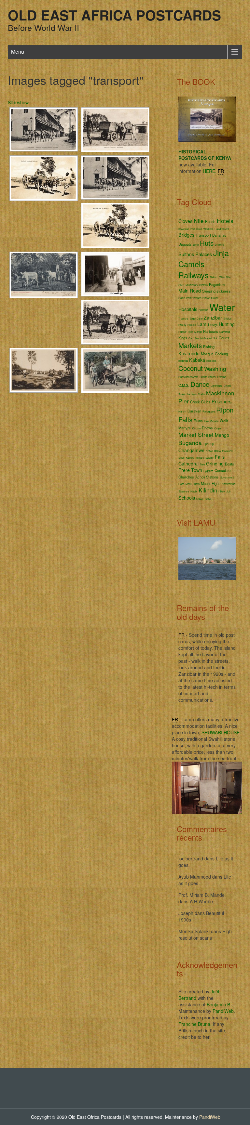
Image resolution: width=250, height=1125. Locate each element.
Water (222, 307)
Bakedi (212, 377)
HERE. (209, 171)
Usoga (213, 325)
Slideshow (18, 102)
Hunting (227, 324)
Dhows (207, 427)
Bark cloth (225, 491)
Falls (220, 456)
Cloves (185, 221)
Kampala (211, 360)
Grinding (215, 463)
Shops (196, 484)
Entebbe (221, 377)
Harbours (210, 331)
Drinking (219, 244)
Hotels (225, 220)
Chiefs (227, 385)
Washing (215, 368)
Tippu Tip (208, 444)
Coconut (190, 368)
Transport (203, 235)
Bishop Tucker (210, 298)
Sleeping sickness (216, 291)
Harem (182, 411)
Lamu (203, 324)
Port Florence (193, 298)
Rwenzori (183, 229)
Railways (193, 275)
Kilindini (209, 490)
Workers (208, 229)
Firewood (227, 451)
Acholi (200, 476)
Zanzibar (213, 317)
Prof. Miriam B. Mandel (202, 895)
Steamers (183, 491)
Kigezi (199, 498)
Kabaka (197, 360)
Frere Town (190, 470)
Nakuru (214, 277)
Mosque (207, 353)
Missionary (192, 285)
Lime (196, 244)
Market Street (196, 434)
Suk (215, 338)
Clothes (203, 285)
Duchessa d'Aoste (188, 377)
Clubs (205, 401)
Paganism (217, 284)
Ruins (198, 420)
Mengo (222, 435)
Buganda (190, 442)
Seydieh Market (203, 338)
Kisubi (193, 491)
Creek (195, 401)
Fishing (209, 346)
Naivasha (224, 332)
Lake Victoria (211, 421)
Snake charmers (187, 394)
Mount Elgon (210, 483)
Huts (207, 243)
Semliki (192, 325)
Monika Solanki (194, 931)
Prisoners (221, 401)
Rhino (217, 451)
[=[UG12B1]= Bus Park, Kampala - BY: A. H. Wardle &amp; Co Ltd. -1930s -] (43, 370)
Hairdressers (222, 229)
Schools (186, 497)
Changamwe (191, 450)
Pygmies (208, 471)
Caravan (194, 410)
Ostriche (203, 310)
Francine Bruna (194, 1024)
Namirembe (228, 484)
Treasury (183, 318)
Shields (227, 318)
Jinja (221, 252)
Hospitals (187, 309)
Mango (198, 332)
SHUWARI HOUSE (220, 732)
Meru (188, 484)
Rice (190, 332)
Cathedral (188, 463)
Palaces (203, 254)
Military (200, 457)
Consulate (222, 470)
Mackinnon (220, 393)
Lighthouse (216, 385)
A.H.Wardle (201, 901)
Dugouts (185, 244)
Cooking (221, 353)
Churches (186, 476)
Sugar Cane (195, 318)
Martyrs (184, 427)
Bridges (186, 234)
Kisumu (196, 428)
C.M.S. (183, 385)
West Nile (224, 277)
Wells (224, 420)
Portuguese (208, 411)
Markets (190, 345)
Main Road (189, 290)
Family (182, 325)
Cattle (181, 298)
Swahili (209, 457)
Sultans (186, 254)
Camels (191, 263)
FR (221, 171)
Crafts (201, 394)
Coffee (209, 451)
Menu (17, 51)
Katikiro (190, 457)
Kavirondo (189, 353)
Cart (190, 338)
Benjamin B (218, 1004)
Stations (212, 476)
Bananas (219, 235)
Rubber (182, 332)
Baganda (183, 360)
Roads (210, 221)
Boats (229, 463)
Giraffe (203, 377)
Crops (217, 428)
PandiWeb (223, 1011)
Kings (182, 337)
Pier (183, 401)
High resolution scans (205, 934)
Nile (199, 220)
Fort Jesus (196, 229)
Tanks (207, 498)
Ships (181, 457)
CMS (181, 285)
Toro (202, 464)
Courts (224, 337)
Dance (199, 384)
